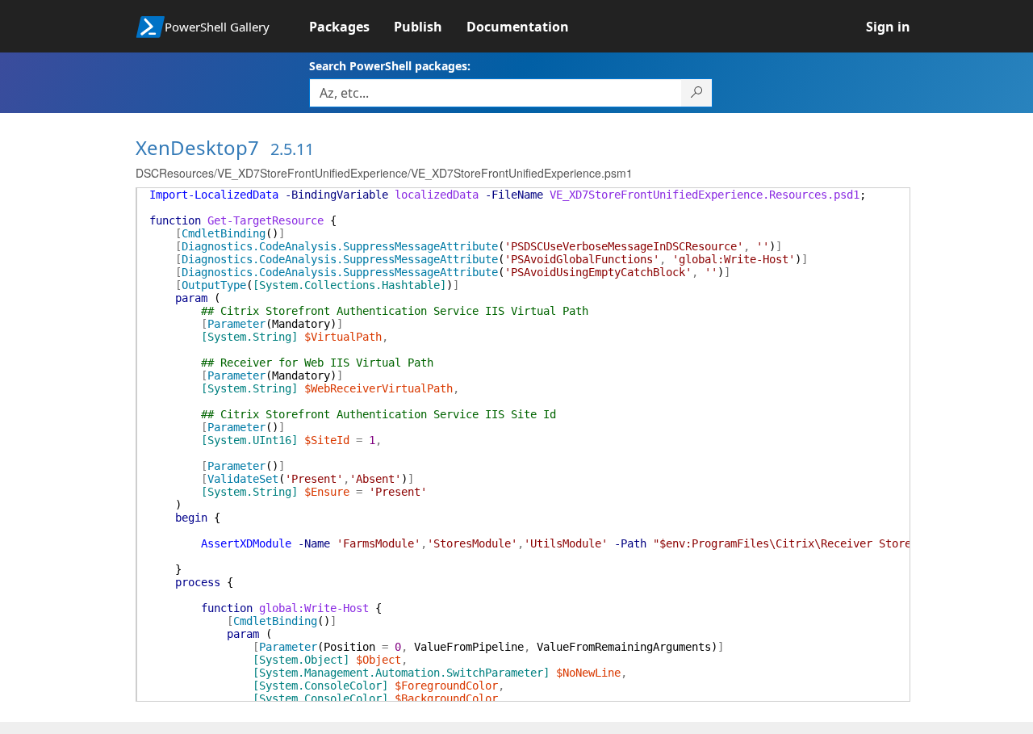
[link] (351, 26)
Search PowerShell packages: (389, 65)
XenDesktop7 (197, 147)
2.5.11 (292, 149)
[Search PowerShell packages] (697, 92)
